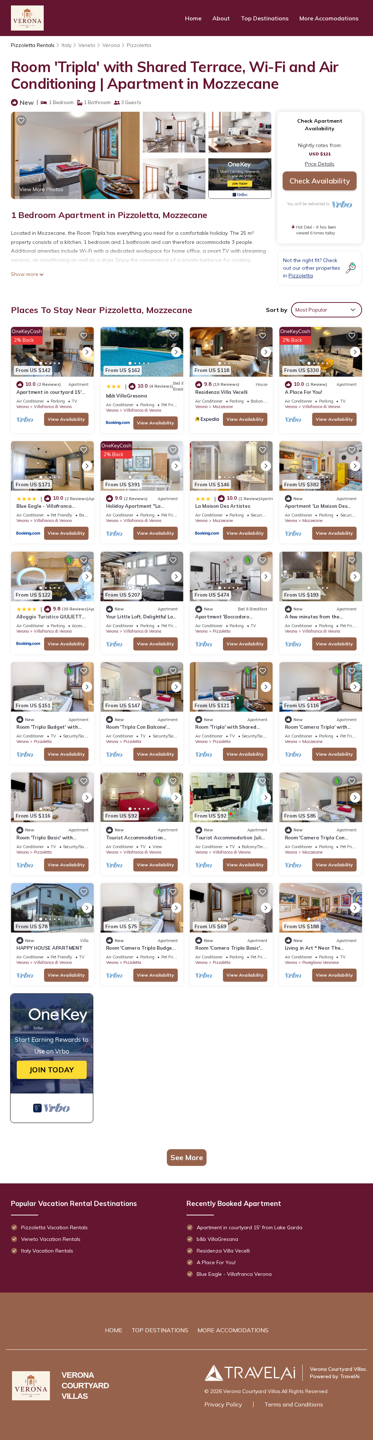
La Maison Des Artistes (222, 506)
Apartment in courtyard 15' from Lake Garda (249, 1227)
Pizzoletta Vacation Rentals (54, 1227)
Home (193, 18)
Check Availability (320, 180)
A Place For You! (303, 392)
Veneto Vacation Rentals (51, 1239)
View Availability (66, 419)
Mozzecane (223, 406)
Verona (111, 45)
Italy (66, 45)
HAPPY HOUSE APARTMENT (49, 948)
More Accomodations (328, 18)
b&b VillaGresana (126, 396)
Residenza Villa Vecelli (221, 392)
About (221, 18)
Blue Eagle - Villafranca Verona (234, 1274)
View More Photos (41, 189)
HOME (113, 1330)
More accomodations (232, 1330)
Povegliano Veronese (320, 962)
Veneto (86, 45)
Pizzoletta (139, 45)
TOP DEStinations (159, 1330)
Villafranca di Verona (53, 406)
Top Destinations (264, 18)
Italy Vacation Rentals (47, 1250)
